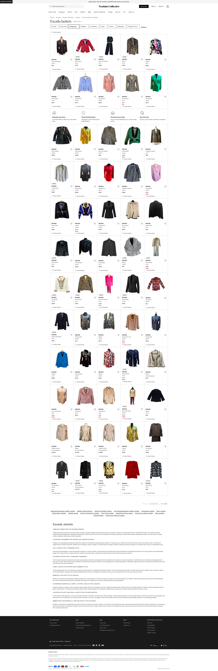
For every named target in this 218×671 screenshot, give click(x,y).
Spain (75, 668)
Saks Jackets (159, 513)
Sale (124, 12)
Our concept (53, 623)
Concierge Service (55, 625)
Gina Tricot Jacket (107, 513)
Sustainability (151, 625)
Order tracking (80, 623)
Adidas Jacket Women (84, 511)
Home (52, 17)
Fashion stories (151, 633)
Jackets (77, 17)
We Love (117, 12)
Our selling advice (105, 625)
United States (64, 668)
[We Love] (121, 12)
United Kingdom (56, 668)
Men (76, 12)
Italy (78, 668)
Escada (58, 17)
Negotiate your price (58, 117)
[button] (167, 6)
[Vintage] (114, 12)
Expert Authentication (88, 117)
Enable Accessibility (6, 1)
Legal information (67, 645)
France (50, 668)
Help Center (126, 623)
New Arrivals (52, 12)
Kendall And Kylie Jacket (124, 513)
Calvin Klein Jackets (59, 513)
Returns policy (80, 628)
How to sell (103, 623)
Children (82, 12)
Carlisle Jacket (73, 513)
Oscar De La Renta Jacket (144, 513)
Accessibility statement (56, 645)
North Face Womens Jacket (115, 515)
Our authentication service (83, 625)
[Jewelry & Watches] (106, 12)
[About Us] (135, 12)
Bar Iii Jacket (161, 511)
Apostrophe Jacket (147, 511)
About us (149, 623)
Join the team (151, 630)
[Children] (86, 12)
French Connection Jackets (89, 513)
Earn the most (144, 117)
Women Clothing (68, 17)
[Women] (73, 12)
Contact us (126, 625)
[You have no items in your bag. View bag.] (167, 6)
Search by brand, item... (58, 6)
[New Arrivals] (57, 12)
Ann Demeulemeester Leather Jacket (126, 511)
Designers (62, 12)
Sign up (161, 6)
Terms (75, 645)
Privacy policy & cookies (84, 645)
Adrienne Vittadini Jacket (103, 511)
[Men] (78, 12)
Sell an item (144, 6)
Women (70, 12)
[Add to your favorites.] (71, 60)
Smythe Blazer (98, 515)
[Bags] (92, 12)
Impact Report (151, 628)
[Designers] (66, 12)
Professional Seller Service (107, 630)
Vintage (110, 12)
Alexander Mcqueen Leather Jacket (63, 511)
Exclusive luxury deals (118, 117)
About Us (131, 12)
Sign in (153, 6)
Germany (70, 668)
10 (162, 504)
